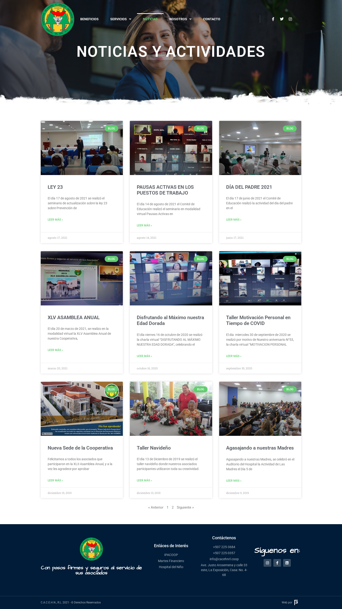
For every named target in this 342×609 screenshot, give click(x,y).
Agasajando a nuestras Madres (260, 448)
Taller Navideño (154, 448)
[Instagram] (267, 563)
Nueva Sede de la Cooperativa (80, 448)
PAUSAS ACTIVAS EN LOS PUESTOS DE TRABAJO (165, 190)
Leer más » (55, 219)
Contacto (211, 19)
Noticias (150, 19)
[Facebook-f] (277, 563)
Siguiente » (185, 507)
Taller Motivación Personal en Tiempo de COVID (258, 320)
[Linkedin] (287, 563)
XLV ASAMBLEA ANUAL (74, 317)
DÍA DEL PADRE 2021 (249, 187)
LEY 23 (55, 187)
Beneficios (89, 19)
